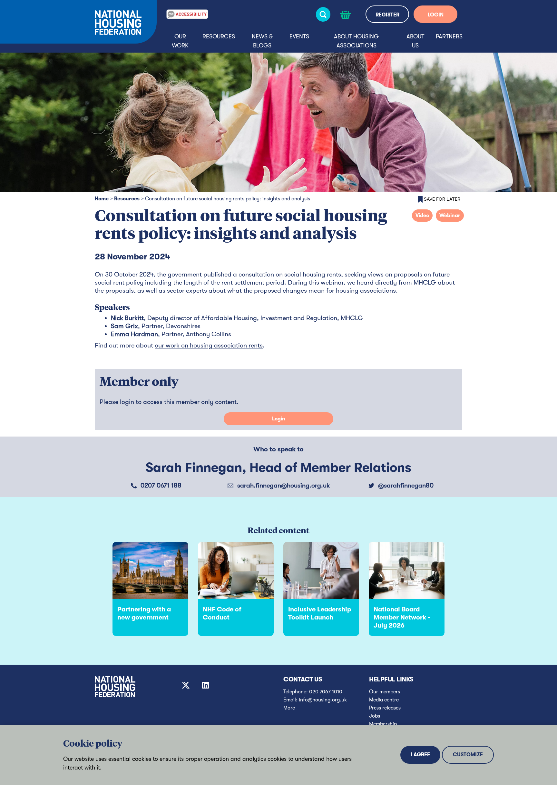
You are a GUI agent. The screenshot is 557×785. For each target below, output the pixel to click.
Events (299, 36)
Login (278, 419)
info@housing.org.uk (323, 700)
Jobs (374, 716)
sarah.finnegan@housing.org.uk (283, 485)
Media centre (384, 700)
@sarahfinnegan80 (406, 485)
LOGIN (436, 15)
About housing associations (356, 41)
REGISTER (387, 15)
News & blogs (262, 41)
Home (102, 199)
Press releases (385, 708)
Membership (383, 724)
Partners (449, 36)
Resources (218, 36)
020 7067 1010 (325, 692)
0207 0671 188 (161, 485)
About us (415, 41)
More (289, 708)
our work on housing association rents (209, 345)
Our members (384, 692)
